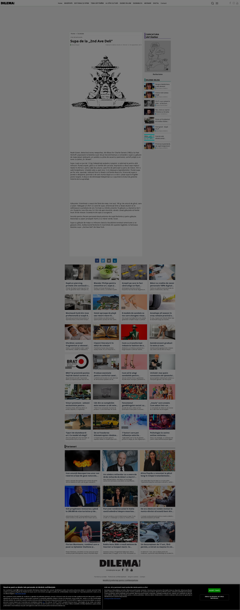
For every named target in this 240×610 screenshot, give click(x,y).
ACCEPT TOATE (214, 590)
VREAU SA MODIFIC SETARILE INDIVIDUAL (214, 597)
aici (44, 602)
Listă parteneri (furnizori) (112, 598)
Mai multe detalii (20, 593)
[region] (120, 597)
